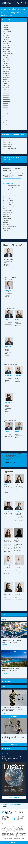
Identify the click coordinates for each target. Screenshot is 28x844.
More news (6, 748)
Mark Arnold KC (6, 39)
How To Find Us (5, 816)
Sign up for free (14, 797)
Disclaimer (4, 818)
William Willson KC (7, 57)
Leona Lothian (8, 518)
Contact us (14, 842)
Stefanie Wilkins (6, 101)
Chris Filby (18, 437)
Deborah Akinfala (7, 354)
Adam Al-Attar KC (7, 55)
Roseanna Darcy (6, 99)
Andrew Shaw (6, 89)
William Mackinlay (6, 265)
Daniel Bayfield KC (7, 45)
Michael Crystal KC (7, 204)
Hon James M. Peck (7, 142)
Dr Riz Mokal (5, 65)
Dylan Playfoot (7, 295)
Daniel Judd (5, 107)
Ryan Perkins (6, 91)
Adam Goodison (6, 228)
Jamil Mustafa (6, 109)
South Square (18, 821)
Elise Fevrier (8, 599)
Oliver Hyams (6, 87)
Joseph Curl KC (6, 49)
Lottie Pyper (5, 103)
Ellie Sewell (8, 551)
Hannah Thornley (6, 69)
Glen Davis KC (6, 33)
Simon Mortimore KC (7, 212)
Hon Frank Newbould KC (8, 144)
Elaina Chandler (7, 410)
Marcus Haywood (6, 67)
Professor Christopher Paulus (9, 148)
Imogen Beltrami (6, 118)
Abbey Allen (18, 550)
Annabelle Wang (6, 114)
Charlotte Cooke (6, 77)
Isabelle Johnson (17, 382)
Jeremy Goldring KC (7, 41)
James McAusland (6, 572)
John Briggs (5, 222)
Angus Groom (6, 124)
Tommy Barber (19, 572)
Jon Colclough (6, 97)
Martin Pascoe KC (7, 210)
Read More (14, 716)
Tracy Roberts (19, 491)
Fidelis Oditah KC (6, 29)
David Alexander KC (7, 31)
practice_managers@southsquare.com (12, 178)
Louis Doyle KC (6, 220)
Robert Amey (6, 85)
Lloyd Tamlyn (6, 63)
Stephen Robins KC (7, 51)
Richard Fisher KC (6, 47)
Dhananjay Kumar (7, 120)
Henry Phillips (6, 75)
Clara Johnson (6, 71)
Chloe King (18, 325)
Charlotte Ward (6, 122)
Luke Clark (8, 324)
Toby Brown (5, 83)
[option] (14, 160)
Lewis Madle (9, 436)
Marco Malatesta (7, 381)
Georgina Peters (6, 73)
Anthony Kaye (19, 520)
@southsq (18, 819)
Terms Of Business (5, 817)
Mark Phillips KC (6, 27)
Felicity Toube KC (6, 37)
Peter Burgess (6, 113)
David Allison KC (6, 43)
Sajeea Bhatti (19, 599)
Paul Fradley (5, 111)
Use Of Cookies (5, 820)
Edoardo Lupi (6, 95)
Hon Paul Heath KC (7, 146)
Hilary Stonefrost (6, 61)
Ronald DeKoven (6, 224)
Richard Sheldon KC (7, 214)
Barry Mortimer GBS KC (8, 200)
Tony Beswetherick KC (8, 53)
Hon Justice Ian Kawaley (8, 140)
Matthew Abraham (7, 81)
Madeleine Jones (6, 93)
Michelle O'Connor (6, 491)
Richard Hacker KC (7, 208)
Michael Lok (5, 230)
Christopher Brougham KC (8, 206)
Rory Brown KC (6, 59)
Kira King (5, 79)
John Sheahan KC (7, 216)
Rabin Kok (5, 116)
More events (7, 681)
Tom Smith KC (6, 25)
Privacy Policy (4, 819)
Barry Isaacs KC (6, 35)
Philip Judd (5, 105)
